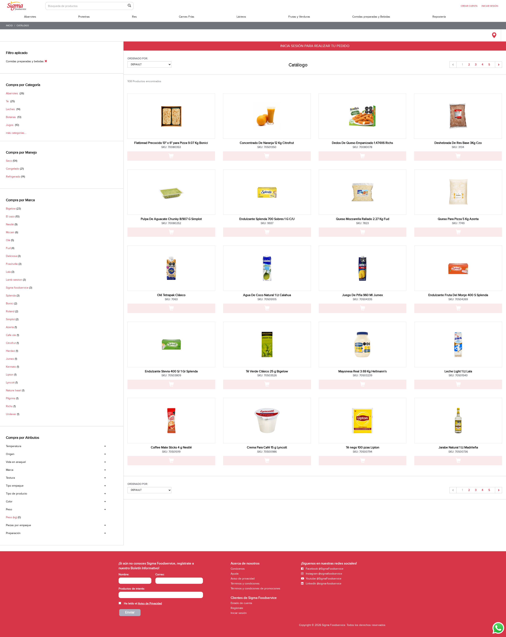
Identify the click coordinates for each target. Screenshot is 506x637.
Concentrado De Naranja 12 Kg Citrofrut (267, 143)
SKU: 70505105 (267, 299)
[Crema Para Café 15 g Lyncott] (267, 420)
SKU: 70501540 (458, 375)
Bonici (9, 303)
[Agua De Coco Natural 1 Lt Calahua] (267, 268)
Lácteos (241, 16)
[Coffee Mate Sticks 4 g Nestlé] (171, 420)
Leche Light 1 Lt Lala (458, 371)
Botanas (11, 117)
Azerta (10, 327)
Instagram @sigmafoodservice (323, 573)
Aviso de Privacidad (150, 603)
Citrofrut (11, 343)
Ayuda (234, 573)
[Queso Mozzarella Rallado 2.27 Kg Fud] (363, 192)
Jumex (10, 358)
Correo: (159, 574)
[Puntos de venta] (494, 35)
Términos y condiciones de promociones (255, 588)
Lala (8, 272)
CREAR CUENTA (469, 6)
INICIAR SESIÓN (489, 6)
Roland (10, 311)
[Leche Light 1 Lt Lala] (458, 344)
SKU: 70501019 (171, 451)
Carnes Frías (186, 16)
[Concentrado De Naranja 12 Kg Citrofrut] (267, 116)
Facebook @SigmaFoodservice (324, 568)
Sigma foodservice (17, 287)
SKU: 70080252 (171, 223)
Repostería (439, 16)
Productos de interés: (132, 588)
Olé (8, 240)
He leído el (143, 603)
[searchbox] (121, 594)
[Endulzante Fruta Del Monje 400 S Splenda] (458, 268)
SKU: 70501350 (266, 147)
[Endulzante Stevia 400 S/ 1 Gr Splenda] (171, 344)
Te (7, 101)
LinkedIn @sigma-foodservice (323, 583)
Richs (9, 406)
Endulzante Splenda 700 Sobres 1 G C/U (267, 219)
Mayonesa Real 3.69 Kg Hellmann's (362, 371)
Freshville (12, 264)
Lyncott (10, 382)
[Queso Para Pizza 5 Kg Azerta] (458, 192)
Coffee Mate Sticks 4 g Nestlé (171, 447)
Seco (9, 160)
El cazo (10, 216)
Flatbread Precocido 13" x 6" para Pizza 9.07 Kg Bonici (171, 143)
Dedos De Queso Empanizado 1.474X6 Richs (362, 143)
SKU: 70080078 (362, 147)
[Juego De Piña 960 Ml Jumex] (363, 268)
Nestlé (10, 224)
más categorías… (16, 133)
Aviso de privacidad (243, 578)
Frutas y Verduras (299, 16)
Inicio (9, 25)
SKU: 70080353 (171, 147)
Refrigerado (13, 176)
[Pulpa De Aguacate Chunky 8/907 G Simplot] (171, 192)
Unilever (11, 414)
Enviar (130, 612)
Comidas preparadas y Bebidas (371, 16)
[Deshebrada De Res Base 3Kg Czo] (458, 116)
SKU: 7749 (458, 223)
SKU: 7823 (362, 223)
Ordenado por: (137, 58)
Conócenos (238, 568)
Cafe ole (11, 335)
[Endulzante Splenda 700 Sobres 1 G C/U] (267, 192)
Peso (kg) (11, 517)
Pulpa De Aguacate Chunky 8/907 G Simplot (171, 219)
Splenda (11, 295)
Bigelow (11, 208)
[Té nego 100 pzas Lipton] (363, 420)
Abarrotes (30, 16)
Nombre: (124, 574)
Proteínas (84, 16)
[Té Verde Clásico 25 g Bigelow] (267, 344)
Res (134, 16)
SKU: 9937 (267, 223)
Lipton (9, 374)
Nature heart (13, 390)
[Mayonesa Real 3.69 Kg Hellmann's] (363, 344)
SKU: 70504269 (458, 299)
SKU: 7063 (171, 299)
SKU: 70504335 (362, 299)
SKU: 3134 (458, 147)
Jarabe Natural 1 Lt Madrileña (458, 447)
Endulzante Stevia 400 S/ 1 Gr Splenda (171, 371)
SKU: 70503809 (171, 375)
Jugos (9, 125)
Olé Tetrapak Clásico (171, 295)
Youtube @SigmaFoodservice (323, 578)
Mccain (10, 232)
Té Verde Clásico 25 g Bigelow (267, 371)
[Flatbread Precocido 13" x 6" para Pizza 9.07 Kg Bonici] (171, 116)
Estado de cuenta (241, 603)
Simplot (10, 319)
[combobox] (161, 595)
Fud (8, 248)
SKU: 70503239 (362, 375)
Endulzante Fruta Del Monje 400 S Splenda (458, 295)
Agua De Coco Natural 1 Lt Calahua (267, 295)
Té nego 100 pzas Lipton (362, 447)
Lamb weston (14, 279)
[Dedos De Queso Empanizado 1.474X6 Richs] (362, 116)
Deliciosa (11, 256)
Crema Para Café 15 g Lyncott (267, 447)
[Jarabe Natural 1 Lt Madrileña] (458, 420)
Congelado (12, 168)
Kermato (11, 366)
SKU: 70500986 (267, 451)
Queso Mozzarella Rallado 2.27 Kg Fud (362, 219)
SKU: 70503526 (267, 375)
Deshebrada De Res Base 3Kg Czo (458, 143)
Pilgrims (10, 398)
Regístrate (237, 608)
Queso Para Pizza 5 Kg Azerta (458, 219)
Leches (10, 109)
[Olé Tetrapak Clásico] (171, 268)
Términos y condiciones (245, 583)
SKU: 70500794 (362, 451)
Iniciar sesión (239, 613)
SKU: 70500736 (458, 451)
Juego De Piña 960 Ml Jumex (362, 295)
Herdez (10, 351)
